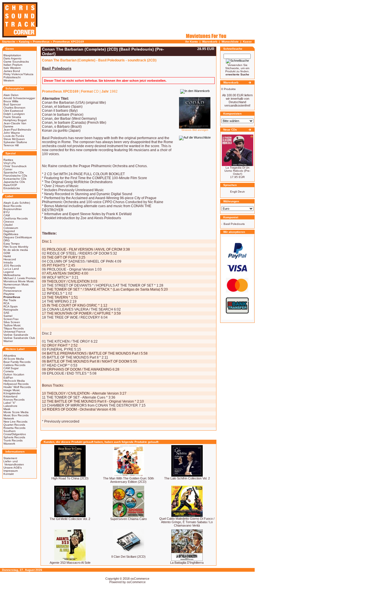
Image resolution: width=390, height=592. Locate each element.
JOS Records (12, 265)
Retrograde (10, 309)
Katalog (24, 41)
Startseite (8, 41)
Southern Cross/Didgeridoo (14, 432)
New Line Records (15, 421)
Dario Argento (12, 58)
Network (8, 418)
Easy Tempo (11, 243)
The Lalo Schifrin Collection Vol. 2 (187, 478)
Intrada (8, 262)
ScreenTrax (11, 319)
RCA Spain (10, 306)
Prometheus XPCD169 (68, 41)
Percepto (9, 287)
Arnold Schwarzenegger (19, 98)
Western (8, 80)
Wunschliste (230, 41)
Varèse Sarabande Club (19, 337)
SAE (6, 312)
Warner (8, 341)
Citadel (8, 224)
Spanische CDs (13, 172)
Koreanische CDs (14, 178)
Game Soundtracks (16, 61)
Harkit (7, 256)
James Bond (11, 71)
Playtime (9, 293)
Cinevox (8, 221)
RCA (6, 303)
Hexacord (9, 259)
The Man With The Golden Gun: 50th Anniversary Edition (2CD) (128, 480)
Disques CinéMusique (17, 237)
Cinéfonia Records (15, 218)
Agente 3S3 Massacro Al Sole (70, 562)
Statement (10, 458)
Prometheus (41, 41)
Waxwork (9, 443)
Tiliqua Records (13, 328)
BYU (6, 212)
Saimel (7, 315)
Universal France (14, 331)
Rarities (8, 159)
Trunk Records (13, 440)
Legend (8, 271)
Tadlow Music (12, 325)
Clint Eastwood (13, 110)
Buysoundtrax (12, 209)
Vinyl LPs (9, 163)
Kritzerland (10, 396)
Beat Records (12, 205)
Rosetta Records (14, 427)
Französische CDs (15, 175)
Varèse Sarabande (15, 334)
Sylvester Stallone (15, 142)
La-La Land (11, 268)
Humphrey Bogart (15, 120)
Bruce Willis (10, 101)
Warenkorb (209, 41)
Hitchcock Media (14, 380)
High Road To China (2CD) (70, 478)
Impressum (10, 470)
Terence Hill (11, 145)
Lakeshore (10, 405)
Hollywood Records (16, 383)
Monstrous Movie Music (18, 281)
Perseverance (12, 290)
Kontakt (8, 473)
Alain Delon (11, 95)
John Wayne (11, 132)
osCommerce (139, 578)
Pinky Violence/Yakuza (18, 74)
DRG (6, 240)
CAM (6, 215)
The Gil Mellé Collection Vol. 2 (70, 519)
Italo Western (12, 67)
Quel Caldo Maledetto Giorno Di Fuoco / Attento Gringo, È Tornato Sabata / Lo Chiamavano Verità (186, 522)
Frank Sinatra (12, 117)
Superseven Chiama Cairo (128, 519)
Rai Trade (9, 300)
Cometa (8, 371)
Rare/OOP (10, 185)
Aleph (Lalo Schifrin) (16, 202)
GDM (6, 253)
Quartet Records (14, 424)
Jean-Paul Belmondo (17, 129)
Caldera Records (14, 365)
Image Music (11, 390)
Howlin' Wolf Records (17, 387)
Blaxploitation (12, 55)
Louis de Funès (13, 135)
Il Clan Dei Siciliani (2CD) (128, 556)
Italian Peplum (12, 64)
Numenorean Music (16, 284)
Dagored (9, 231)
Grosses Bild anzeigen (195, 130)
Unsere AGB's (12, 467)
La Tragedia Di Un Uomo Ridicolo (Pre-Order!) (237, 170)
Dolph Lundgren (14, 113)
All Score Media (13, 358)
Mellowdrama (12, 275)
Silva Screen (11, 322)
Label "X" (9, 402)
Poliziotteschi (12, 77)
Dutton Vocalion (13, 374)
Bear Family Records (17, 361)
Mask (6, 409)
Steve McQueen (14, 139)
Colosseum (10, 227)
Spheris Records (14, 437)
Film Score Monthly (15, 246)
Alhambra (9, 355)
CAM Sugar (11, 368)
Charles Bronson (14, 107)
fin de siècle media (15, 249)
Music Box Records (16, 415)
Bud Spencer (12, 104)
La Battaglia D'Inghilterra (187, 562)
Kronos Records (14, 399)
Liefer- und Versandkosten (13, 463)
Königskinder (12, 393)
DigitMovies (10, 234)
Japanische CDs (14, 181)
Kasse (247, 41)
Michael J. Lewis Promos (19, 278)
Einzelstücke (11, 188)
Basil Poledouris (234, 223)
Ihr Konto (191, 41)
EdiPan (8, 377)
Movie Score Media (16, 412)
